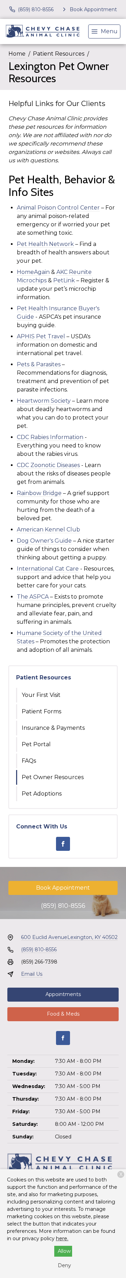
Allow (64, 1251)
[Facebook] (63, 844)
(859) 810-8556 (63, 906)
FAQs (29, 760)
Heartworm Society (44, 400)
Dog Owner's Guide (44, 540)
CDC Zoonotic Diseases (48, 465)
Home (17, 53)
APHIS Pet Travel (41, 336)
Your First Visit (41, 695)
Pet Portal (36, 744)
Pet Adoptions (42, 793)
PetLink (64, 280)
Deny (64, 1265)
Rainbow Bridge (39, 493)
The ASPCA (33, 596)
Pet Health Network (45, 244)
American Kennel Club (48, 529)
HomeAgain (33, 272)
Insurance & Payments (53, 728)
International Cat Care (48, 568)
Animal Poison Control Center (58, 207)
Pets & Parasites (39, 364)
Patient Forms (41, 711)
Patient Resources (58, 53)
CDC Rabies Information (50, 437)
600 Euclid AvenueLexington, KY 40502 (69, 937)
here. (62, 1238)
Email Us (31, 974)
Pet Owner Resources (53, 777)
